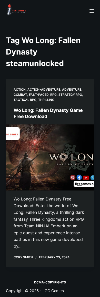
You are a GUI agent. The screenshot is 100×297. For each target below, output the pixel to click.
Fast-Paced (38, 95)
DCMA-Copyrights (50, 282)
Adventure (71, 89)
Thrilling (46, 100)
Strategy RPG (70, 95)
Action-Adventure (43, 89)
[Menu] (91, 11)
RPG (53, 95)
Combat (20, 95)
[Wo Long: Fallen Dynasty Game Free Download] (50, 157)
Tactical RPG (25, 100)
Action (20, 89)
